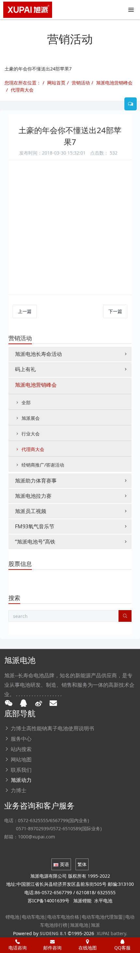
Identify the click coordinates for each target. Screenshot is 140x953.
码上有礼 (25, 369)
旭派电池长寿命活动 (38, 353)
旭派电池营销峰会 (114, 83)
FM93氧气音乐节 (34, 526)
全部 (26, 402)
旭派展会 (30, 418)
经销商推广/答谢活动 (42, 465)
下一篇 (115, 311)
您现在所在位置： (23, 83)
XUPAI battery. (112, 933)
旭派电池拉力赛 (33, 495)
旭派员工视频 (30, 511)
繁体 (82, 864)
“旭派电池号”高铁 (35, 541)
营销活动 (81, 83)
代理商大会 (22, 90)
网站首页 (56, 83)
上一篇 (25, 311)
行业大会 (30, 434)
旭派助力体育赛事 (36, 480)
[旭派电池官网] (27, 9)
